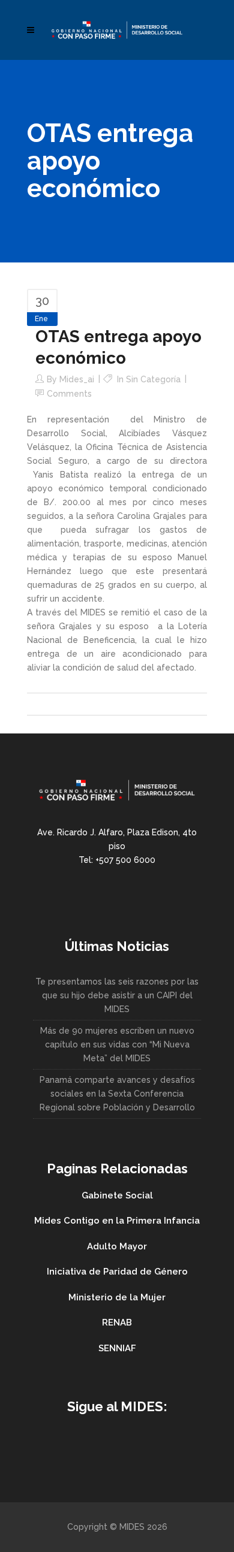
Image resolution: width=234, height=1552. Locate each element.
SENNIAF (117, 1348)
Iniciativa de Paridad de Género (117, 1271)
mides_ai (76, 379)
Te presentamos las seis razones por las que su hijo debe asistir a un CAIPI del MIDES (117, 995)
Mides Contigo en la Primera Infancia (117, 1220)
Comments (69, 393)
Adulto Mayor (117, 1246)
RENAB (117, 1322)
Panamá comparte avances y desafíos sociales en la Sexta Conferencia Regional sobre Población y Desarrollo (117, 1093)
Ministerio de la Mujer (117, 1297)
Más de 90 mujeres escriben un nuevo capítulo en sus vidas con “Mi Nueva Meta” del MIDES (117, 1044)
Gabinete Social (117, 1195)
